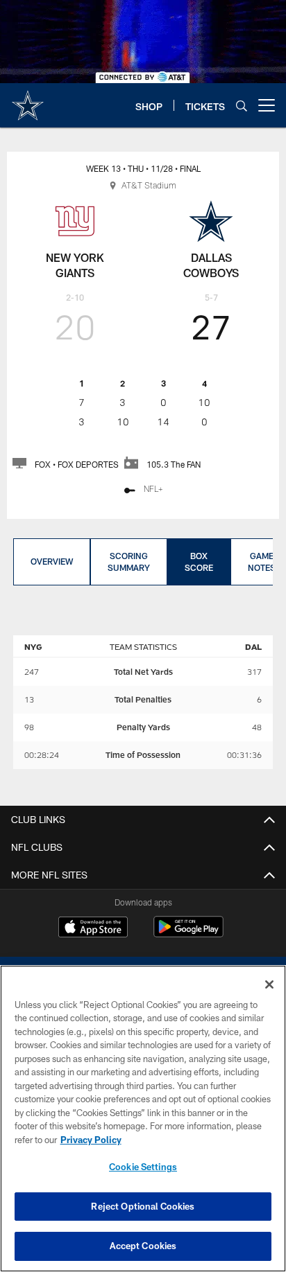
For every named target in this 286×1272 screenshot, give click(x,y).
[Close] (269, 984)
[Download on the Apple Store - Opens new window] (93, 928)
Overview (52, 561)
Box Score (199, 561)
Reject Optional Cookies (142, 1206)
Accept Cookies (143, 1245)
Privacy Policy (90, 1139)
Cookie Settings (143, 1166)
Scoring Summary (129, 561)
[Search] (241, 105)
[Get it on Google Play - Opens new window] (188, 934)
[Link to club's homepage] (27, 100)
